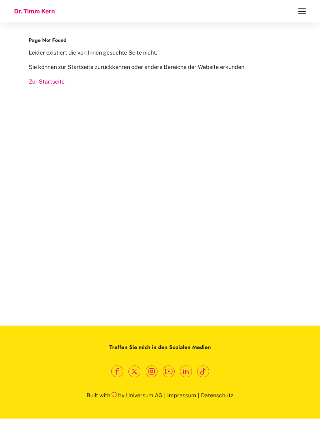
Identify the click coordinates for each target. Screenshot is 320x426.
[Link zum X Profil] (134, 372)
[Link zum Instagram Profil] (151, 372)
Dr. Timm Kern (34, 11)
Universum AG (144, 395)
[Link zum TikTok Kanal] (203, 372)
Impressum (181, 395)
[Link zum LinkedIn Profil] (186, 372)
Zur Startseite (47, 81)
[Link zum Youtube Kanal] (169, 372)
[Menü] (302, 11)
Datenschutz (217, 395)
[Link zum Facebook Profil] (117, 372)
